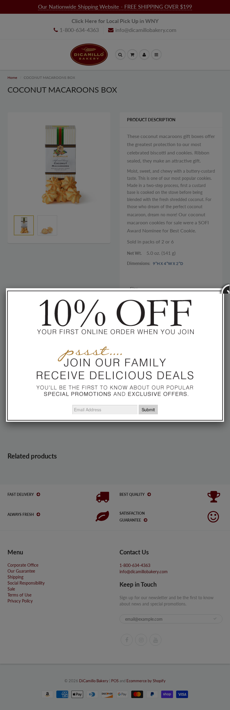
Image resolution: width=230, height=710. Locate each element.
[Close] (224, 288)
